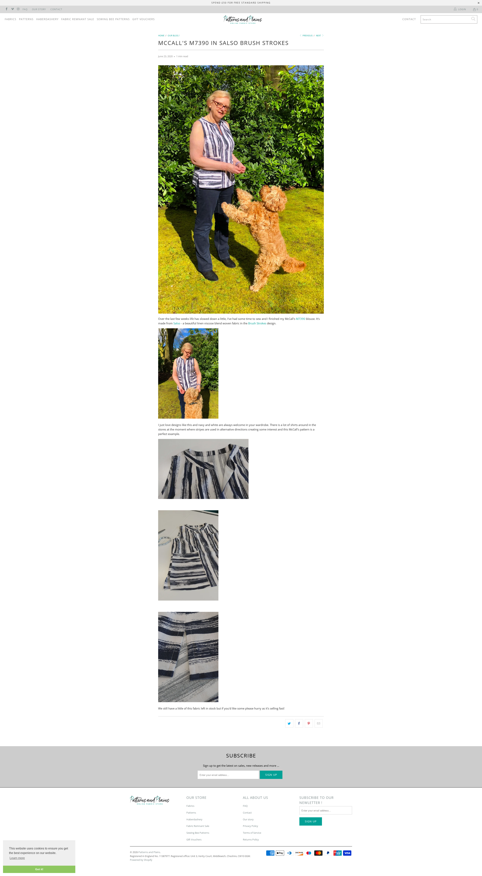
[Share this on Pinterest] (309, 723)
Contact (56, 9)
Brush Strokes (257, 323)
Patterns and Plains (149, 852)
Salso (176, 323)
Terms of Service (252, 832)
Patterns (26, 19)
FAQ (25, 9)
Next (318, 35)
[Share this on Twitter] (289, 723)
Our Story (39, 9)
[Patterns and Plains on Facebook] (6, 9)
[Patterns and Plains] (243, 19)
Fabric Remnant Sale (77, 19)
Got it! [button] (39, 869)
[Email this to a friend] (319, 723)
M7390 (300, 319)
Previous (307, 35)
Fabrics (10, 19)
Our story (248, 819)
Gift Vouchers (143, 19)
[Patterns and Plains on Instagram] (18, 9)
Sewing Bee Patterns (113, 19)
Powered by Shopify (141, 860)
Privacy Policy (250, 826)
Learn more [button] (17, 858)
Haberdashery (47, 19)
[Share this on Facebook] (299, 723)
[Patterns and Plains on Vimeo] (12, 9)
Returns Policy (251, 839)
